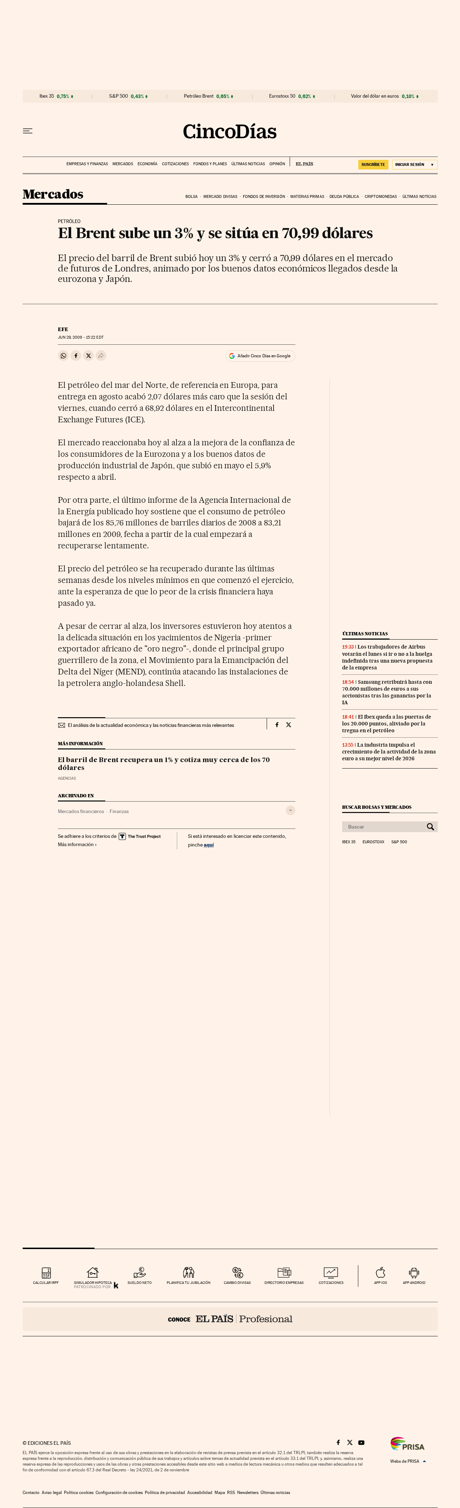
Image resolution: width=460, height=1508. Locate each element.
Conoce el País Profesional (230, 1319)
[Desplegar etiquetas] (290, 810)
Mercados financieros (81, 811)
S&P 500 (118, 96)
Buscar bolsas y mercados (376, 807)
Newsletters (247, 1492)
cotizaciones (331, 1283)
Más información (76, 844)
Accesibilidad (199, 1492)
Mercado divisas (220, 196)
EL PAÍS (301, 161)
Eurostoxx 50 (282, 96)
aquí (209, 844)
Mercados (122, 164)
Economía (147, 164)
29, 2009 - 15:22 (80, 337)
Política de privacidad (165, 1492)
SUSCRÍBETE (373, 164)
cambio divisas (237, 1283)
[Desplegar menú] (28, 131)
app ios (380, 1283)
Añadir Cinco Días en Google (264, 355)
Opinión (277, 164)
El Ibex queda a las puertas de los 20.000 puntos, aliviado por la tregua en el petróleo (386, 724)
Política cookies (78, 1492)
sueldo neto (140, 1283)
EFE (63, 329)
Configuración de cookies (119, 1492)
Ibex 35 (47, 96)
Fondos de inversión (264, 196)
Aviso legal (52, 1492)
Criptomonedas (381, 196)
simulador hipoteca (93, 1283)
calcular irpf (46, 1283)
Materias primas (307, 196)
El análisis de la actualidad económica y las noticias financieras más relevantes (151, 725)
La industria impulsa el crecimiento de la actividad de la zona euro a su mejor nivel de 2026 (389, 752)
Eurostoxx (373, 842)
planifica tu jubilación (189, 1283)
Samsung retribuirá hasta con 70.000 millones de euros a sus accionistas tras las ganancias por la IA (387, 692)
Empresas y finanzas (87, 164)
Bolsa (191, 196)
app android (414, 1283)
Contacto (31, 1492)
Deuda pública (344, 196)
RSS (231, 1492)
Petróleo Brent (198, 96)
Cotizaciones (175, 164)
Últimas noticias (248, 164)
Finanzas (119, 811)
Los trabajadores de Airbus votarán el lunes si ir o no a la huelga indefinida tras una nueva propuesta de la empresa (387, 657)
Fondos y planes (210, 164)
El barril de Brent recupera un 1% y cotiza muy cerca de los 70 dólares (164, 764)
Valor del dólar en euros (375, 96)
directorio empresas (284, 1283)
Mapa (220, 1492)
